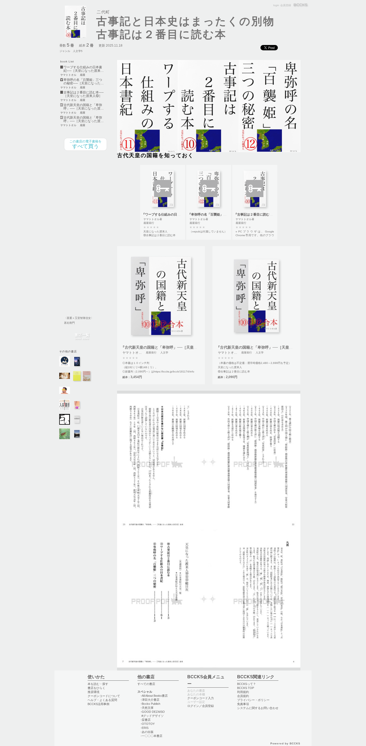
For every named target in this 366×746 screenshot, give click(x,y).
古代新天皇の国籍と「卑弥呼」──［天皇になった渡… (84, 106)
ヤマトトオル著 (152, 219)
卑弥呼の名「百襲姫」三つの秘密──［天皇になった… (84, 81)
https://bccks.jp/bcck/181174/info (174, 371)
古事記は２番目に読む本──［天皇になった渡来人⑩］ (84, 94)
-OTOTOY (148, 723)
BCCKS (301, 5)
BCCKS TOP (245, 688)
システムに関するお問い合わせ (257, 708)
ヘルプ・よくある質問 (102, 700)
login (276, 5)
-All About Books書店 (154, 695)
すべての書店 (146, 683)
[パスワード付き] (162, 188)
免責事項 (243, 704)
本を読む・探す (98, 683)
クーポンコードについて (104, 696)
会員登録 (285, 5)
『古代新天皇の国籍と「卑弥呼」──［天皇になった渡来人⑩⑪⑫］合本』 (183, 347)
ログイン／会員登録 (200, 705)
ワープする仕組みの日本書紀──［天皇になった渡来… (84, 69)
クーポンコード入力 (200, 698)
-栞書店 (146, 719)
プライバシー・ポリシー (253, 700)
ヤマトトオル (68, 75)
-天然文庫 (147, 707)
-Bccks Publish (150, 703)
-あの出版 (147, 731)
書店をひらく (96, 688)
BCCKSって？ (246, 683)
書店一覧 (81, 336)
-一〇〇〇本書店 (151, 735)
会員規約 (243, 696)
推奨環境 (93, 692)
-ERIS (144, 727)
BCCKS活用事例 (98, 704)
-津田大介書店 (150, 699)
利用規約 (243, 692)
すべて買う (85, 144)
